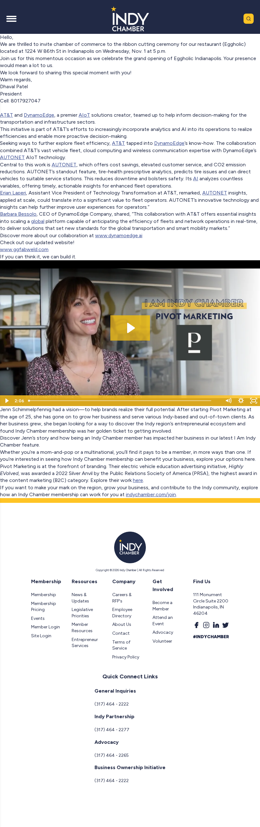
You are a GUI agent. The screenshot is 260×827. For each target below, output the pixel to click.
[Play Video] (6, 400)
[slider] (124, 400)
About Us (121, 624)
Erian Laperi (13, 193)
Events (38, 618)
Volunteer (162, 641)
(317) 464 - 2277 (111, 729)
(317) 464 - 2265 (111, 755)
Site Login (41, 636)
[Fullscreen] (253, 400)
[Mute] (228, 400)
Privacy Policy (125, 657)
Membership (43, 594)
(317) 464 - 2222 (111, 704)
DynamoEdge (39, 115)
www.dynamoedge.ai (118, 235)
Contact (121, 633)
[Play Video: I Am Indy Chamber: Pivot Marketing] (130, 328)
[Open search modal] (249, 19)
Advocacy (163, 632)
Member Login (45, 627)
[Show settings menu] (241, 400)
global (37, 221)
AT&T (6, 115)
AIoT (84, 115)
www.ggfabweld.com (24, 249)
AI (195, 179)
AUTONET (12, 157)
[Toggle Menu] (11, 19)
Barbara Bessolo (18, 214)
